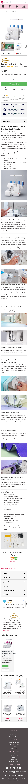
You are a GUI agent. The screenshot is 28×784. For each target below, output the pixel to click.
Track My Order (14, 735)
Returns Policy (14, 755)
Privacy (14, 757)
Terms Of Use (14, 759)
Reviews (5, 590)
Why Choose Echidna (14, 742)
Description (6, 121)
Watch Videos (8, 54)
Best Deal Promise (14, 744)
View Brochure (21, 54)
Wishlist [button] (5, 89)
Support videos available (22, 99)
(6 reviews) (15, 66)
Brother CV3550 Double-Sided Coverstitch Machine (7, 715)
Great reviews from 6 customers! (5, 99)
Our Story (14, 746)
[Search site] (25, 2)
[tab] (14, 121)
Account (17, 7)
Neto (19, 780)
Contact (24, 7)
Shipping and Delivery (14, 736)
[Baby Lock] (5, 60)
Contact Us (14, 748)
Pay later (5, 594)
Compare (23, 89)
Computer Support (14, 761)
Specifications (7, 582)
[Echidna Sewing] (4, 2)
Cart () (9, 7)
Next (26, 604)
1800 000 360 (15, 109)
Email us (9, 113)
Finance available (14, 99)
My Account (14, 733)
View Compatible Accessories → (10, 568)
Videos (5, 573)
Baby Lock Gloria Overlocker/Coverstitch (7, 652)
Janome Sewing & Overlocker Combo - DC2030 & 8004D (20, 692)
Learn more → (14, 561)
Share (14, 89)
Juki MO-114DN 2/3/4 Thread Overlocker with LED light (7, 692)
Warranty (5, 586)
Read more (5, 665)
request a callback (16, 113)
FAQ (14, 753)
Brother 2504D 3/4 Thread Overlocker (20, 714)
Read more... (6, 630)
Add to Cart (15, 84)
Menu (3, 7)
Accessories (6, 577)
